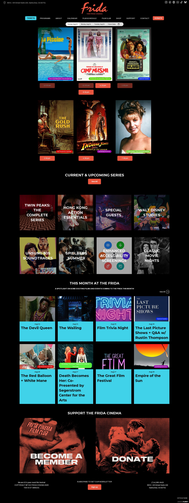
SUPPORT (130, 18)
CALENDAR (72, 18)
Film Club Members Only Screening (60, 78)
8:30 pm (86, 92)
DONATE (158, 18)
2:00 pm (47, 158)
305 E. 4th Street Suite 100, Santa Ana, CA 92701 (26, 3)
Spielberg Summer (104, 151)
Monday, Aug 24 (86, 24)
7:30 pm (125, 158)
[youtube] (177, 2)
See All (94, 181)
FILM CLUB (106, 18)
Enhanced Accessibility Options (100, 78)
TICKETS (31, 18)
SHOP (118, 18)
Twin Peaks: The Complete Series (138, 151)
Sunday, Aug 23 (73, 24)
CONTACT (144, 18)
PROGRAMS (45, 18)
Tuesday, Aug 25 (99, 24)
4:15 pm (103, 85)
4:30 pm (86, 158)
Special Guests (144, 78)
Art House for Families (64, 151)
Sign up (94, 487)
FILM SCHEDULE (89, 18)
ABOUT (59, 18)
